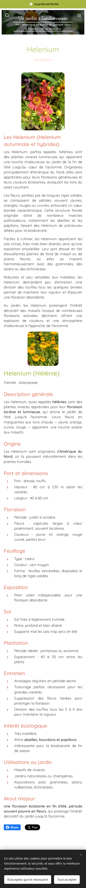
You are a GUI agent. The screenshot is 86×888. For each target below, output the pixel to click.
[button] (7, 15)
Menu (79, 15)
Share (14, 827)
